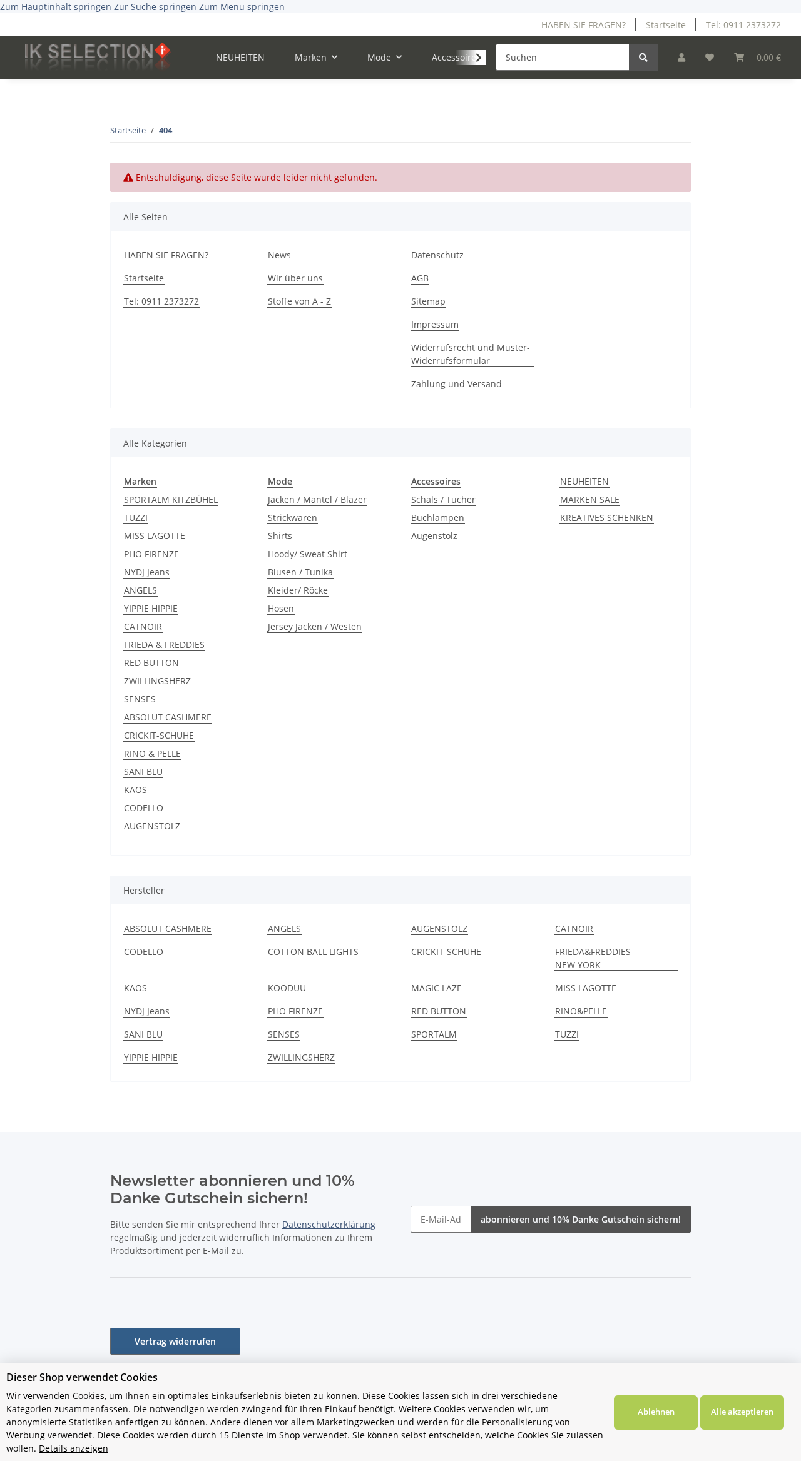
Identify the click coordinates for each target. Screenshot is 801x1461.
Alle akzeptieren (742, 1411)
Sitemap (428, 301)
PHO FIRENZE (151, 554)
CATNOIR (143, 626)
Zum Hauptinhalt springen (57, 7)
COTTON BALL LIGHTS (313, 952)
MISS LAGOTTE (154, 536)
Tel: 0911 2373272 (743, 25)
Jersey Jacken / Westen (315, 626)
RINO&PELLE (581, 1011)
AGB (420, 278)
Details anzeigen (73, 1448)
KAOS (135, 790)
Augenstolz (434, 536)
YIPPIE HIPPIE (151, 608)
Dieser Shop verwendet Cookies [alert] (82, 1377)
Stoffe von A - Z (299, 301)
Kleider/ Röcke (298, 590)
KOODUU (287, 988)
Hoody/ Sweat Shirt (307, 554)
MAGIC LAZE (436, 988)
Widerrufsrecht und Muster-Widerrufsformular (470, 354)
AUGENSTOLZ (152, 826)
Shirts (280, 536)
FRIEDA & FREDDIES (164, 644)
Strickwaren (292, 517)
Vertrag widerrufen (175, 1341)
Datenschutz (437, 255)
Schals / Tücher (443, 499)
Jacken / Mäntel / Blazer (317, 499)
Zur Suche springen (156, 7)
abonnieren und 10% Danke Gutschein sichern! (581, 1219)
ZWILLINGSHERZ (157, 681)
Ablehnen (656, 1411)
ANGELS (140, 590)
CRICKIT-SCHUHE (159, 735)
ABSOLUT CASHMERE (168, 717)
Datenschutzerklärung (328, 1224)
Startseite (666, 25)
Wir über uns (295, 278)
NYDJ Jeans (147, 572)
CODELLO (143, 808)
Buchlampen (437, 517)
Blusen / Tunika (300, 572)
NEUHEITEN (584, 481)
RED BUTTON (151, 663)
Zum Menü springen (242, 7)
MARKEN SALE (590, 499)
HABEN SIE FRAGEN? (583, 25)
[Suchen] (643, 57)
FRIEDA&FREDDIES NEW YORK (593, 958)
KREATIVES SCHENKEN (606, 517)
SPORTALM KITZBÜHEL (171, 499)
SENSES (140, 699)
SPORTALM (434, 1034)
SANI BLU (143, 771)
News (279, 255)
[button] (681, 57)
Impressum (435, 324)
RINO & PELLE (152, 753)
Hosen (281, 608)
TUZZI (136, 517)
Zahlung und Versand (456, 384)
